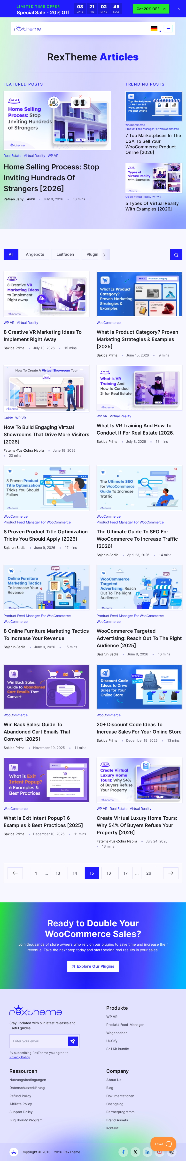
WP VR (53, 155)
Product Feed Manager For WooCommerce (152, 129)
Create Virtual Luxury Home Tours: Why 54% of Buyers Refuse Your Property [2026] (137, 825)
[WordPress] (172, 1152)
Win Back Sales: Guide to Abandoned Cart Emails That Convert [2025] (37, 732)
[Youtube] (159, 1152)
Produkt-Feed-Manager (125, 1025)
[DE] (154, 28)
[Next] (104, 254)
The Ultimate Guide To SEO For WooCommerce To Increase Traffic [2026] (137, 539)
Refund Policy (20, 1096)
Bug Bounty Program (25, 1120)
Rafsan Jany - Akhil (19, 199)
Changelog (115, 1104)
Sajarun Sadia (14, 547)
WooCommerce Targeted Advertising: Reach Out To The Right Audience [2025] (139, 638)
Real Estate (12, 155)
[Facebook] (123, 1152)
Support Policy (21, 1112)
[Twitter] (135, 1152)
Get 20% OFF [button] (148, 9)
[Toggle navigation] (168, 28)
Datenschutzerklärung (27, 1088)
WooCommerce (135, 125)
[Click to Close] (178, 8)
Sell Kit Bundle (117, 1049)
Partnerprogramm (120, 1112)
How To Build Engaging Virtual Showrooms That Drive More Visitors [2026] (46, 434)
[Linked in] (147, 1152)
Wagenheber (116, 1033)
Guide (129, 197)
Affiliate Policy (20, 1104)
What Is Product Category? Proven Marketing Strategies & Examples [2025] (137, 339)
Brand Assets (117, 1120)
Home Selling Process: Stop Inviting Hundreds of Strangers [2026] (51, 177)
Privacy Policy (19, 1057)
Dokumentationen (120, 1096)
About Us (113, 1080)
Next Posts (170, 873)
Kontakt (112, 1128)
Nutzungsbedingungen (27, 1080)
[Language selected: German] (154, 28)
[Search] (176, 254)
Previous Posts (15, 873)
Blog (109, 1088)
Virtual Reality (34, 155)
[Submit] (73, 1041)
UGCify (111, 1041)
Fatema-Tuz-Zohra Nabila (24, 450)
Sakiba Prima (14, 348)
